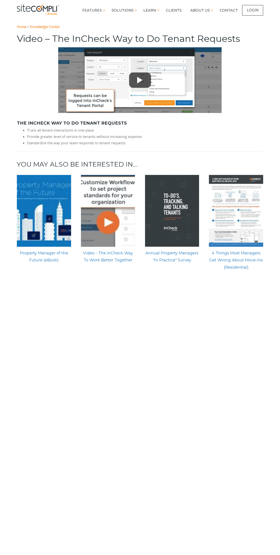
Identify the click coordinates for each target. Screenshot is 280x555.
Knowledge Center (45, 26)
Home (22, 26)
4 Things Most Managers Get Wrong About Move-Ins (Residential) (236, 260)
